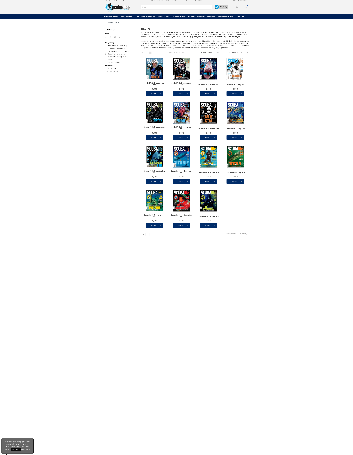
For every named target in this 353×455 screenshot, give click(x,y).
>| (155, 234)
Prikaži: (235, 52)
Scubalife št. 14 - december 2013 (181, 216)
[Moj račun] (236, 7)
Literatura (110, 22)
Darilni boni (123, 0)
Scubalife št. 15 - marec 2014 (208, 217)
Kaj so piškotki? (25, 449)
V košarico (153, 93)
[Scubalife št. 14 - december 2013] (181, 199)
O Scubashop (109, 0)
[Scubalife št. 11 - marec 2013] (208, 155)
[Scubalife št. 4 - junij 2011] (234, 67)
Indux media (112, 68)
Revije (117, 22)
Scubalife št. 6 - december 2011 (181, 128)
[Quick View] (150, 67)
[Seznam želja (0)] (242, 7)
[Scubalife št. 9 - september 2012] (154, 155)
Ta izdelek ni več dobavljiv (116, 48)
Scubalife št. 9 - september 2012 (154, 172)
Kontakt (116, 0)
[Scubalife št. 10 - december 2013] (181, 155)
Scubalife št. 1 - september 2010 (155, 84)
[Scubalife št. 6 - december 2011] (181, 111)
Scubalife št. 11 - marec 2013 (208, 173)
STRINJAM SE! (16, 449)
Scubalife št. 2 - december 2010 (181, 84)
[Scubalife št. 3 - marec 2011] (208, 67)
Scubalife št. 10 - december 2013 (181, 172)
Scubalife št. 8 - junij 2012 (235, 129)
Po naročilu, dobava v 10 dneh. (118, 51)
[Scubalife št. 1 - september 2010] (154, 67)
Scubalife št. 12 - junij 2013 (235, 173)
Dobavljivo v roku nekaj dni (117, 54)
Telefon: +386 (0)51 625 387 (240, 0)
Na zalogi (111, 59)
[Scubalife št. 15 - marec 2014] (208, 199)
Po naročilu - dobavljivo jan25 (118, 57)
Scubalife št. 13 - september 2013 (154, 216)
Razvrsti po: (206, 52)
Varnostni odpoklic (114, 62)
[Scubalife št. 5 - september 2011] (154, 111)
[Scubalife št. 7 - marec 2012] (208, 111)
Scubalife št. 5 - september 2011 (154, 128)
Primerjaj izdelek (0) (176, 52)
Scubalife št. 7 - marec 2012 (208, 129)
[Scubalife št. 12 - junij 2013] (234, 155)
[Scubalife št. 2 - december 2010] (181, 67)
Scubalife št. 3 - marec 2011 (208, 85)
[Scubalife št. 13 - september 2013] (154, 199)
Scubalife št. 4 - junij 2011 (235, 85)
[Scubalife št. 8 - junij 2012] (234, 111)
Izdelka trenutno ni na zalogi (118, 46)
